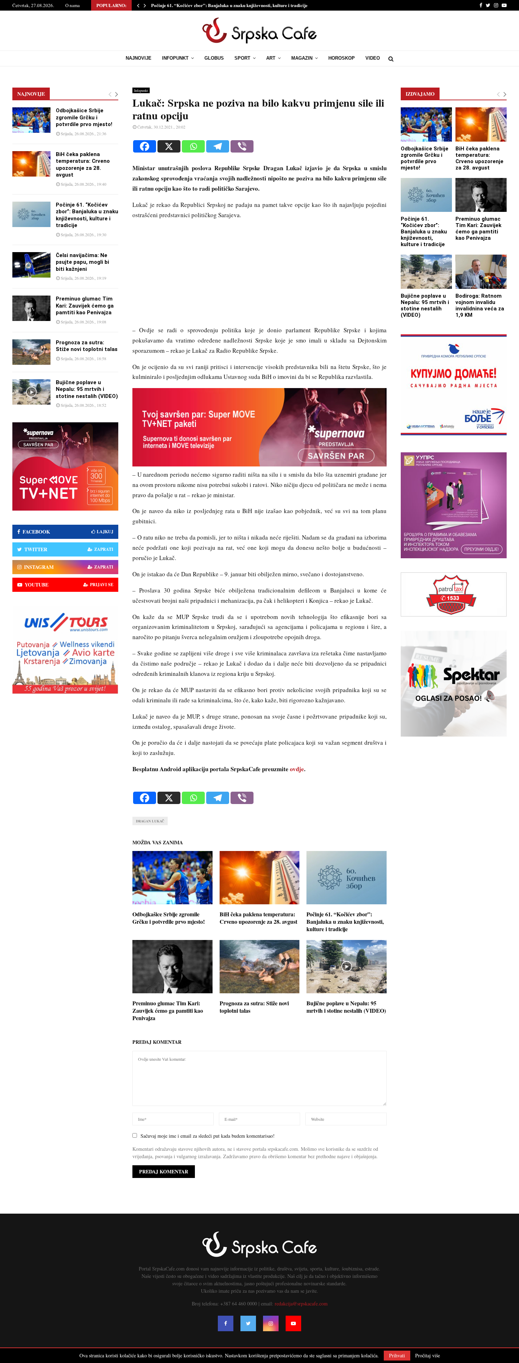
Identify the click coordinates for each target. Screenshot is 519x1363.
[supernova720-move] (259, 464)
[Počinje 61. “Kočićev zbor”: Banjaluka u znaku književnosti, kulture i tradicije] (31, 214)
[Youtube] (293, 1323)
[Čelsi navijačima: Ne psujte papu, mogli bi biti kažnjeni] (31, 265)
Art (270, 58)
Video (372, 58)
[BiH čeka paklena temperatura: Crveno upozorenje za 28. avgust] (31, 164)
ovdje (297, 768)
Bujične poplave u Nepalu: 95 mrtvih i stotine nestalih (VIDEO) (346, 1006)
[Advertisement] (259, 275)
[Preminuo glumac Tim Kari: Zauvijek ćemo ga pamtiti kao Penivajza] (31, 308)
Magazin (301, 58)
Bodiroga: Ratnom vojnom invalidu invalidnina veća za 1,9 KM (479, 305)
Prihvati (397, 1355)
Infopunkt (175, 58)
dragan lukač (150, 821)
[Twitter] (248, 1323)
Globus (214, 58)
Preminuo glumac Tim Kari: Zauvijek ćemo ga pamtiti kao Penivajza (167, 1010)
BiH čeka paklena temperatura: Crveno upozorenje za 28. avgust (258, 917)
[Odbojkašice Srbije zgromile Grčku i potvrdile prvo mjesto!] (31, 120)
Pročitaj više (427, 1355)
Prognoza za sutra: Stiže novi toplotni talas (254, 1006)
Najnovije (138, 58)
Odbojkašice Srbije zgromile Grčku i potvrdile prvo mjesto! (168, 917)
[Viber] (242, 146)
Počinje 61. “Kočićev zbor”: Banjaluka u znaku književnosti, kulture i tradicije (229, 5)
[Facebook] (144, 146)
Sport (242, 58)
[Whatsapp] (193, 146)
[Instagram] (271, 1323)
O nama (72, 5)
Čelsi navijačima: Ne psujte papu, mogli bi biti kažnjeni (82, 262)
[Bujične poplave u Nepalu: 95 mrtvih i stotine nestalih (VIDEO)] (31, 392)
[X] (168, 146)
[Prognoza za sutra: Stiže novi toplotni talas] (31, 352)
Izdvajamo (420, 93)
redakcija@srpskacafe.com (301, 1303)
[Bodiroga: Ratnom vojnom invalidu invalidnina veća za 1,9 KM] (481, 272)
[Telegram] (217, 146)
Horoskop (341, 58)
